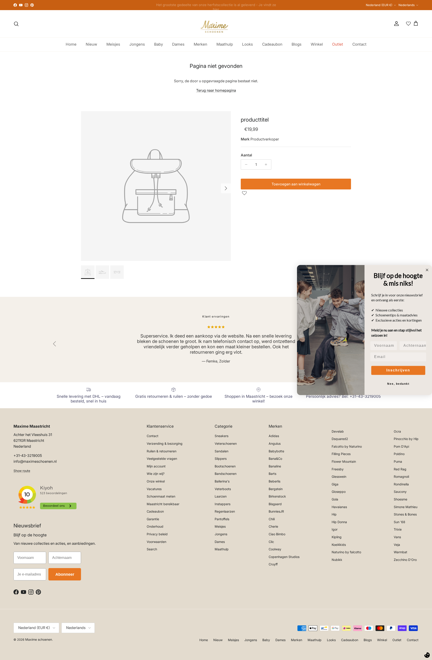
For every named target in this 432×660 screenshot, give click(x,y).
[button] (245, 193)
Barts (272, 474)
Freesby (338, 469)
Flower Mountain (344, 461)
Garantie (153, 519)
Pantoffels (222, 519)
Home (71, 44)
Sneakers (221, 436)
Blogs (297, 44)
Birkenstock (277, 496)
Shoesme (400, 499)
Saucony (400, 491)
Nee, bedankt (398, 383)
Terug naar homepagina (216, 90)
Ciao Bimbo (277, 534)
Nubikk (337, 560)
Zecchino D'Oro (405, 560)
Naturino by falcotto (346, 552)
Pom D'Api (401, 446)
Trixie (398, 529)
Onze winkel (156, 481)
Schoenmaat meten (161, 496)
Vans (397, 537)
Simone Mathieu (405, 507)
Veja (397, 545)
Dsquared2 (340, 439)
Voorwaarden (156, 542)
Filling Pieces (341, 454)
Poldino (399, 454)
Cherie (273, 526)
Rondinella (401, 484)
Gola (335, 499)
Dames (178, 44)
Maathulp (224, 44)
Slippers (221, 458)
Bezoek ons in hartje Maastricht (216, 5)
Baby (158, 44)
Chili (272, 519)
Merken (200, 44)
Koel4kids (339, 545)
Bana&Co (275, 458)
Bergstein (276, 489)
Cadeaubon (272, 44)
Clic (271, 542)
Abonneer (64, 574)
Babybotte (276, 451)
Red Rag (400, 469)
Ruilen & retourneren (161, 451)
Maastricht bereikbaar (163, 504)
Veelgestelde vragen (162, 458)
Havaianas (339, 507)
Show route (22, 471)
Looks (247, 44)
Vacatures (154, 489)
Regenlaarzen (225, 511)
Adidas (274, 436)
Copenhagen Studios (284, 557)
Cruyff (273, 564)
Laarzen (221, 496)
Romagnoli (401, 476)
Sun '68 (399, 522)
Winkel (317, 44)
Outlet (337, 44)
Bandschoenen (225, 474)
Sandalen (221, 451)
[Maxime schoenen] (216, 24)
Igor (335, 529)
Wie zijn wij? (155, 474)
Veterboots (223, 489)
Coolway (275, 549)
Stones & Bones (405, 514)
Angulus (275, 443)
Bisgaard (275, 504)
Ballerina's (222, 481)
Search (152, 549)
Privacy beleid (157, 534)
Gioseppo (339, 491)
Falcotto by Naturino (347, 446)
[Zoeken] (16, 24)
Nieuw (91, 44)
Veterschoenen (226, 443)
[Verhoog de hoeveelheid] (267, 164)
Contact (359, 44)
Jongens (137, 44)
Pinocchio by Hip (406, 439)
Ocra (397, 431)
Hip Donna (339, 522)
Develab (338, 431)
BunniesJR (276, 511)
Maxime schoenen (38, 639)
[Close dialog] (427, 270)
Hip (334, 514)
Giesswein (339, 476)
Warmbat (400, 552)
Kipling (337, 537)
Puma (398, 461)
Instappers (222, 504)
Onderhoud (155, 526)
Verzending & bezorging (164, 443)
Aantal (246, 155)
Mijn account (156, 466)
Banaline (275, 466)
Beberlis (274, 481)
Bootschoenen (225, 466)
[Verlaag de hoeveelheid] (245, 164)
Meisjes (113, 44)
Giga (335, 484)
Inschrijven (398, 370)
